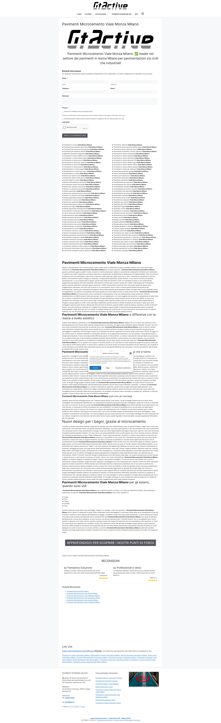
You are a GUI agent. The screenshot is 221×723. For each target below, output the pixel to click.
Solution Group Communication (123, 720)
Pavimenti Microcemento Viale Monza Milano (92, 657)
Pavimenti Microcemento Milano (78, 591)
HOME (79, 14)
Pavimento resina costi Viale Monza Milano (115, 660)
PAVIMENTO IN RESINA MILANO (122, 14)
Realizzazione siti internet (105, 720)
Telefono (66, 88)
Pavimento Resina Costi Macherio (107, 684)
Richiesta (65, 96)
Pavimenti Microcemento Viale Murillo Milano (82, 593)
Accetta (95, 368)
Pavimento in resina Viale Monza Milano (76, 655)
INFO (136, 14)
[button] (130, 353)
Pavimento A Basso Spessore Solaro (108, 703)
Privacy (65, 108)
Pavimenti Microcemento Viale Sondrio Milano (82, 600)
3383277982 (69, 698)
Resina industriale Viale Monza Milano (134, 655)
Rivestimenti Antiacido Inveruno (106, 681)
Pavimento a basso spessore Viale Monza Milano (90, 662)
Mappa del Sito (126, 718)
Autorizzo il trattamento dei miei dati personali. (78, 111)
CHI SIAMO (88, 14)
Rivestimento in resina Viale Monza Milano (105, 655)
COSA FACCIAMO (100, 14)
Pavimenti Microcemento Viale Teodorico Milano (83, 602)
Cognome (113, 84)
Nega (107, 368)
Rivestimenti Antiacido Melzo (106, 700)
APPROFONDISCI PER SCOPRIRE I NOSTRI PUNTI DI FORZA (110, 543)
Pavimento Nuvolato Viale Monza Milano (122, 657)
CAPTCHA (66, 122)
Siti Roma (137, 720)
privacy (124, 115)
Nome (65, 78)
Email (113, 88)
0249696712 (69, 702)
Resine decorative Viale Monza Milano (86, 660)
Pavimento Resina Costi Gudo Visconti (109, 678)
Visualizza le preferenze (123, 368)
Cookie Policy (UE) (114, 718)
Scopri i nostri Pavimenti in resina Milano (77, 651)
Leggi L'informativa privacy (99, 718)
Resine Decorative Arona (104, 687)
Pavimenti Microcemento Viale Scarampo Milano (83, 598)
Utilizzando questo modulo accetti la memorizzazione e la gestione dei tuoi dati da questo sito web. (94, 119)
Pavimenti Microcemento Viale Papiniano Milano (83, 596)
